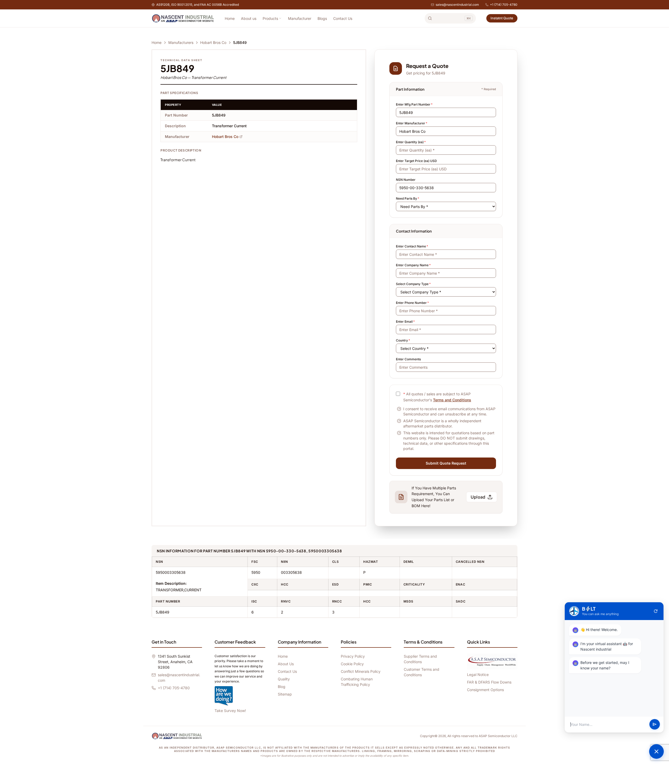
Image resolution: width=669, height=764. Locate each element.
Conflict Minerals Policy (360, 671)
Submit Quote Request (446, 463)
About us (248, 18)
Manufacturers (180, 42)
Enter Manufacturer (411, 123)
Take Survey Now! (230, 710)
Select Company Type (413, 284)
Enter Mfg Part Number (414, 104)
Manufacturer (299, 18)
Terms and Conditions (452, 400)
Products (270, 18)
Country (403, 340)
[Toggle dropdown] (280, 18)
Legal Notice (478, 674)
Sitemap (285, 694)
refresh (655, 611)
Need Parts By (407, 198)
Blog (281, 686)
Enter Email (405, 321)
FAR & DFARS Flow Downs (489, 682)
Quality (284, 679)
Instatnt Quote (502, 18)
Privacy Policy (353, 656)
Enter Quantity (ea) (411, 142)
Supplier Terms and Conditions (420, 659)
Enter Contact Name (412, 246)
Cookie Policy (352, 664)
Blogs (322, 18)
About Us (286, 664)
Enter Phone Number (412, 303)
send (654, 724)
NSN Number (406, 180)
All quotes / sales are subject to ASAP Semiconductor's (437, 397)
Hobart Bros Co (213, 42)
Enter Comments (408, 359)
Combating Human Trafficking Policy (357, 682)
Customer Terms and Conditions (421, 672)
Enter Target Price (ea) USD (416, 161)
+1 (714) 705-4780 (503, 5)
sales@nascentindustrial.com (457, 5)
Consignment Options (485, 689)
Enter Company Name (413, 265)
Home (230, 18)
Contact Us (342, 18)
